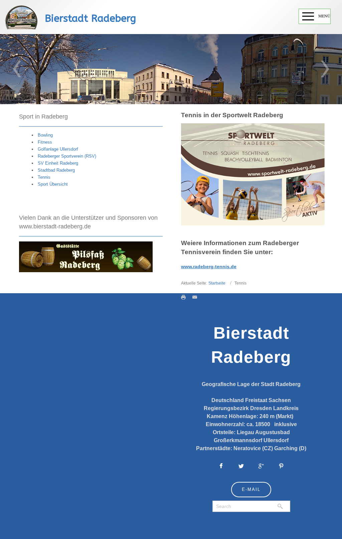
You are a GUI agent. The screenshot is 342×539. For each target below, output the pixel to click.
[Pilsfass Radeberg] (86, 256)
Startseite (216, 283)
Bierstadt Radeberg (90, 18)
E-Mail (251, 489)
